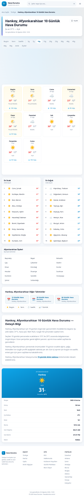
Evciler (58, 267)
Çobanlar (34, 263)
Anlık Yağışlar (28, 464)
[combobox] (51, 4)
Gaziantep (68, 477)
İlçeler (24, 46)
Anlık (17, 46)
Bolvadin (59, 258)
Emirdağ (34, 267)
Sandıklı (33, 276)
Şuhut (7, 280)
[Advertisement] (42, 66)
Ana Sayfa (5, 12)
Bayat (33, 258)
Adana (67, 474)
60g (5, 46)
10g (39, 41)
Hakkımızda (48, 458)
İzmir (67, 461)
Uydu (25, 461)
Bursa (67, 468)
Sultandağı (35, 280)
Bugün (6, 41)
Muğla (67, 471)
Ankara (67, 458)
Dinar (7, 267)
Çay (6, 263)
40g (68, 41)
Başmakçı (8, 258)
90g (11, 46)
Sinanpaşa (60, 276)
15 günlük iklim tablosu (48, 357)
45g (73, 41)
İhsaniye (34, 271)
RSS (45, 455)
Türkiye (13, 12)
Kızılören (8, 276)
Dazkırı (58, 263)
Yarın (13, 41)
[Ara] (74, 3)
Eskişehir (68, 483)
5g (29, 41)
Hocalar (7, 271)
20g (50, 41)
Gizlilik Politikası (49, 464)
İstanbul (68, 455)
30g (62, 41)
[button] (13, 99)
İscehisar (59, 271)
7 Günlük (43, 307)
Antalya (67, 464)
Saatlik (20, 41)
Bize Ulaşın (48, 468)
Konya (67, 480)
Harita (25, 458)
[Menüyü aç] (80, 4)
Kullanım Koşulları (50, 461)
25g (56, 41)
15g (44, 41)
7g (34, 41)
